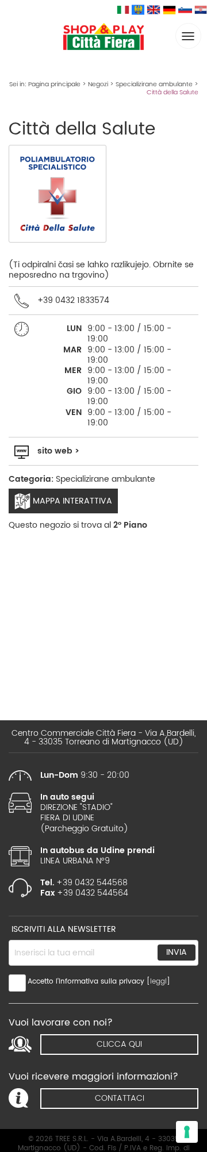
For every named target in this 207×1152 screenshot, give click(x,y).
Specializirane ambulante (154, 84)
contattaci (119, 1098)
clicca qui (119, 1044)
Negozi (98, 84)
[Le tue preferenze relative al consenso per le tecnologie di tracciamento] (187, 1132)
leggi (158, 981)
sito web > (58, 451)
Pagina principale (54, 84)
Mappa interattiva (71, 501)
